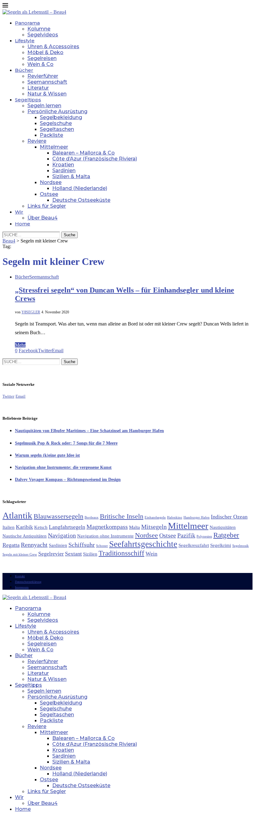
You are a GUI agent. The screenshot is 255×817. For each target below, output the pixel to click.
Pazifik (186, 535)
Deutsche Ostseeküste (81, 200)
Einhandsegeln (155, 517)
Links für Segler (46, 206)
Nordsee (51, 182)
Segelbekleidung (61, 117)
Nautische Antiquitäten (24, 535)
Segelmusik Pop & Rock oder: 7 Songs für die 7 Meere (66, 443)
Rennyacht (34, 544)
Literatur (38, 88)
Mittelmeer (54, 147)
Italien (8, 527)
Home (22, 224)
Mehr (20, 345)
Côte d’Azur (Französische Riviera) (94, 159)
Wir (19, 212)
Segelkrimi (220, 545)
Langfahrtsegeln (67, 527)
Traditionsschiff (121, 553)
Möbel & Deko (45, 52)
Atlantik (17, 515)
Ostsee (49, 194)
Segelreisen (42, 58)
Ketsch (41, 527)
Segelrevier (51, 554)
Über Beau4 (42, 218)
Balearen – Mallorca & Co (83, 153)
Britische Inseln (121, 516)
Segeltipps (28, 100)
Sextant (73, 554)
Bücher (24, 70)
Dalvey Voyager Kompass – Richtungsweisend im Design (68, 479)
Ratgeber (226, 535)
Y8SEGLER (30, 312)
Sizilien (90, 554)
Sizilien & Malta (71, 176)
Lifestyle (25, 41)
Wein (151, 554)
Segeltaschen (57, 129)
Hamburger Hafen (196, 517)
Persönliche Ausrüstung (57, 111)
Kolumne (38, 29)
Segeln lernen (44, 105)
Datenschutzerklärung (28, 582)
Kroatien (63, 165)
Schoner (102, 545)
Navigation (62, 535)
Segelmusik (240, 545)
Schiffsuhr (81, 544)
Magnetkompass (107, 526)
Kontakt (20, 576)
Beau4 (8, 240)
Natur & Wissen (47, 94)
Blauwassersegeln (58, 516)
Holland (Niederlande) (79, 188)
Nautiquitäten (223, 527)
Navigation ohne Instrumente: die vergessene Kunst (63, 467)
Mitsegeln (154, 526)
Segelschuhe (56, 123)
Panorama (27, 23)
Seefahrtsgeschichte (143, 544)
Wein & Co (40, 64)
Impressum (22, 587)
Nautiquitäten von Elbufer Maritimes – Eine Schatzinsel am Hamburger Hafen (89, 430)
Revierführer (42, 76)
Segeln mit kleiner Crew (19, 554)
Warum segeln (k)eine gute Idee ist (47, 455)
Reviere (36, 141)
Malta (134, 527)
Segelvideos (42, 35)
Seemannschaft (47, 82)
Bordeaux (92, 517)
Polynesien (204, 536)
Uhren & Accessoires (53, 46)
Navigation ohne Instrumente (105, 535)
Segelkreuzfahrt (193, 545)
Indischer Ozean (229, 517)
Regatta (11, 545)
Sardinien (64, 170)
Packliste (51, 135)
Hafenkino (174, 517)
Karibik (24, 527)
